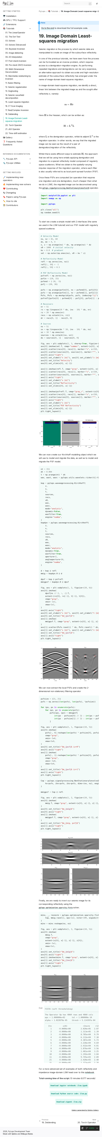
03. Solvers (10, 41)
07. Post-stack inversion (15, 61)
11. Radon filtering (12, 83)
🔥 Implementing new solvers (17, 184)
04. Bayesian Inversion (15, 49)
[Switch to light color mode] (97, 3)
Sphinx (14, 1134)
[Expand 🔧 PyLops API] (30, 159)
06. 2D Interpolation (13, 57)
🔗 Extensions (9, 24)
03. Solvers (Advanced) (15, 45)
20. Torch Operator (13, 125)
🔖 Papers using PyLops (14, 197)
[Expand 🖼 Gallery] (30, 137)
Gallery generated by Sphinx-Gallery (85, 1110)
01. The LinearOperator (15, 32)
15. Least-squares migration (17, 102)
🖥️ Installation (9, 16)
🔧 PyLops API (10, 159)
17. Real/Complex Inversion (17, 110)
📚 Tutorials (8, 28)
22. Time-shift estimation (16, 133)
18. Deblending (11, 114)
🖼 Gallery (7, 137)
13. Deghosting (11, 91)
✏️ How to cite (10, 201)
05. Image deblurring (14, 53)
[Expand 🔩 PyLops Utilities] (30, 163)
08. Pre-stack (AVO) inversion (18, 65)
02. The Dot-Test (12, 37)
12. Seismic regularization (16, 87)
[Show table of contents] (98, 11)
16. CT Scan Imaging (14, 106)
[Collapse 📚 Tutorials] (30, 28)
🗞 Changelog (9, 192)
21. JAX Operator (12, 129)
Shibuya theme (27, 1134)
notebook (89, 1072)
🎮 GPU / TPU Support (14, 20)
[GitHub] (94, 3)
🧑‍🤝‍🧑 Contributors (10, 205)
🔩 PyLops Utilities (11, 163)
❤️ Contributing (10, 188)
